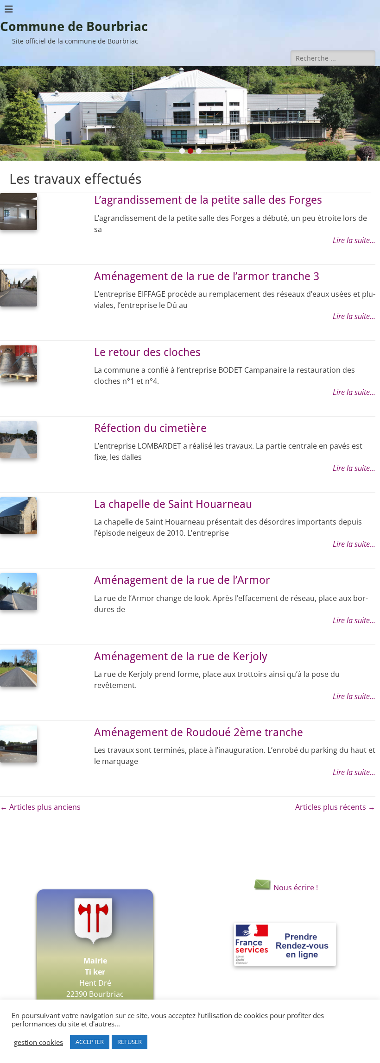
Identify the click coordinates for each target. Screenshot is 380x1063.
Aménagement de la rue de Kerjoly (180, 656)
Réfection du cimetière (150, 428)
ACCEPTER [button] (90, 1042)
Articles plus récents (335, 807)
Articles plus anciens (40, 807)
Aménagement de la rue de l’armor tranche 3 (206, 276)
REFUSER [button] (129, 1042)
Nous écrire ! (295, 887)
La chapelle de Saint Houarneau (173, 504)
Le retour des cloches (147, 352)
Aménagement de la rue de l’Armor (182, 580)
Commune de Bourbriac (74, 26)
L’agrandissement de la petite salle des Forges (208, 200)
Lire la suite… (354, 240)
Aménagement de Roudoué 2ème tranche (198, 732)
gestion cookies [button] (38, 1042)
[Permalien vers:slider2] (190, 113)
